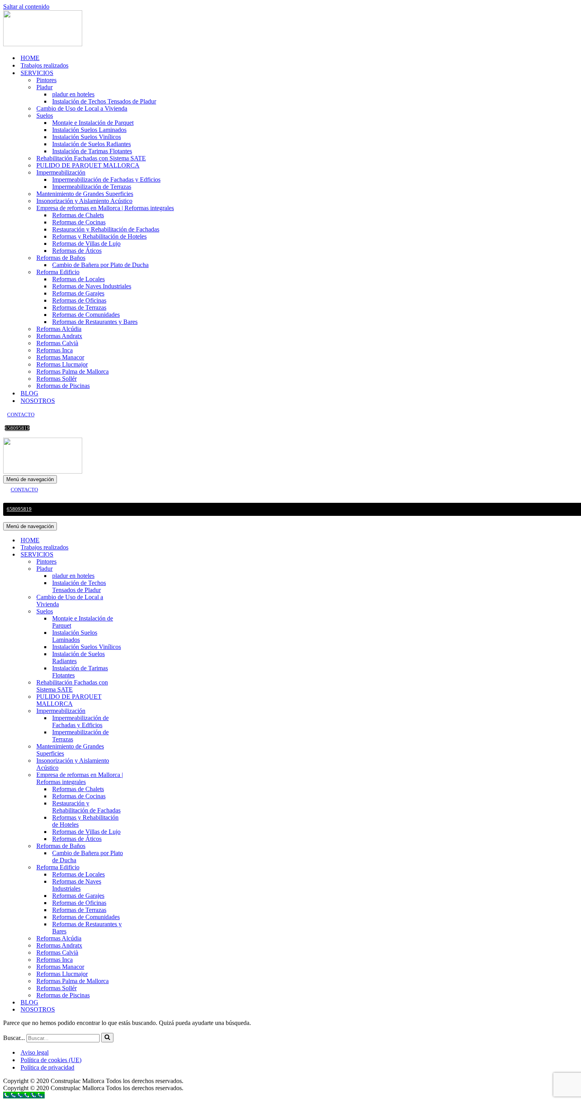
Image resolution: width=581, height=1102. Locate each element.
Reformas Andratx (59, 336)
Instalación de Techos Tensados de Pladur (104, 101)
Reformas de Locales (78, 279)
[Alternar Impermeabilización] (141, 711)
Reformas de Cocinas (79, 222)
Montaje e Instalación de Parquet (93, 122)
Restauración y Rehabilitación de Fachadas (105, 229)
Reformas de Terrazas (79, 307)
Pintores (46, 80)
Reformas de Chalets (78, 215)
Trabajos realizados (44, 65)
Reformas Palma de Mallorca (72, 371)
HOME (30, 58)
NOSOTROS (38, 400)
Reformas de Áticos (77, 250)
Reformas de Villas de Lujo (86, 243)
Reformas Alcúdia (58, 328)
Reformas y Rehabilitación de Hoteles (99, 236)
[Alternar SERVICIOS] (141, 554)
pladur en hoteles (73, 94)
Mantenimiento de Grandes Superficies (84, 193)
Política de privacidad (47, 1067)
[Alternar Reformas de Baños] (141, 846)
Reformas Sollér (56, 378)
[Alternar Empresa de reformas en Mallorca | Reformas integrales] (141, 778)
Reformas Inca (54, 350)
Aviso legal (35, 1052)
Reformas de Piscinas (63, 385)
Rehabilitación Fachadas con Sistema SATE (91, 158)
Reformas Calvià (57, 343)
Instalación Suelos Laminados (89, 129)
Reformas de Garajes (78, 293)
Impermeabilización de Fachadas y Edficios (106, 179)
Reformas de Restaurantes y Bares (95, 321)
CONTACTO (20, 414)
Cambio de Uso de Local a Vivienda (81, 108)
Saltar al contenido (26, 6)
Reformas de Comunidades (86, 314)
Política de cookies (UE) (51, 1060)
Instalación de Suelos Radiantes (91, 144)
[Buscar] (107, 1037)
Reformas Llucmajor (62, 364)
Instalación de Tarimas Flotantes (92, 151)
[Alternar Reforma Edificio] (141, 867)
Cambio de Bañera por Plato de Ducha (100, 264)
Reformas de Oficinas (79, 300)
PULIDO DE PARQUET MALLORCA (88, 165)
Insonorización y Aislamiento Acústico (84, 200)
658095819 (17, 428)
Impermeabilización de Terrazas (91, 186)
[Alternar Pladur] (141, 569)
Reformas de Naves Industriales (91, 286)
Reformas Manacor (60, 357)
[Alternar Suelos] (141, 611)
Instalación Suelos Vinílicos (86, 137)
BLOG (29, 393)
